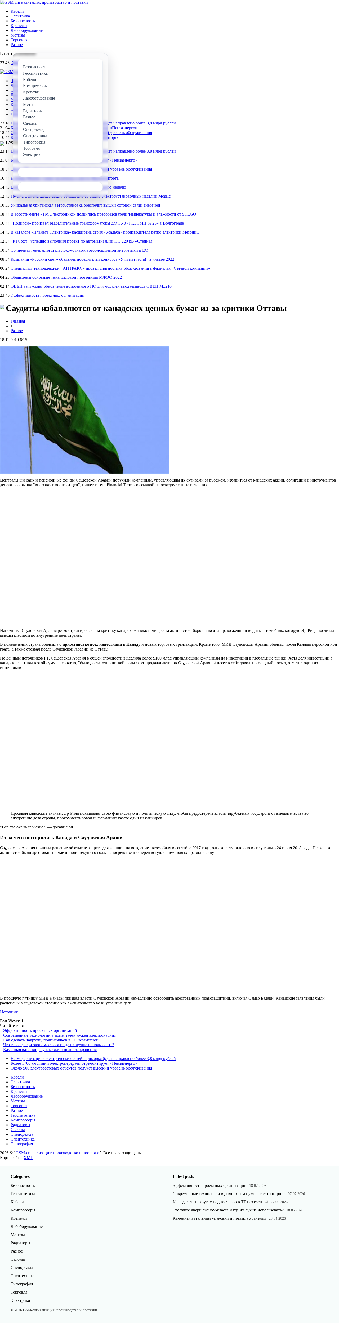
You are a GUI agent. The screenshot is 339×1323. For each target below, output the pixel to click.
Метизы (18, 35)
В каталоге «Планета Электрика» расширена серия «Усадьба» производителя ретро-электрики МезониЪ (105, 232)
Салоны (18, 1129)
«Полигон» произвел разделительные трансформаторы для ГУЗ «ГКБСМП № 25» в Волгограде (97, 223)
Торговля (19, 40)
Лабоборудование (27, 30)
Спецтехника (23, 1139)
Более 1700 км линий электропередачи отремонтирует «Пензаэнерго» (74, 1063)
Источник (9, 1012)
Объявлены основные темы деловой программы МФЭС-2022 (66, 277)
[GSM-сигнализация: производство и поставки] (44, 2)
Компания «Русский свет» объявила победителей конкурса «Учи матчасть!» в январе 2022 (92, 259)
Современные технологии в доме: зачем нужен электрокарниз (59, 1035)
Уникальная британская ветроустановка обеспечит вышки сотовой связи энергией (85, 205)
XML (28, 1157)
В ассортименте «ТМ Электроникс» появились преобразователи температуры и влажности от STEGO (103, 214)
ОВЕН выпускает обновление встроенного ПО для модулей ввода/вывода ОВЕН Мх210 (91, 286)
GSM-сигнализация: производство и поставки (57, 1153)
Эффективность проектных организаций (47, 295)
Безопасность (23, 21)
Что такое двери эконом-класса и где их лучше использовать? (58, 1045)
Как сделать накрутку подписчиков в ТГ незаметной (51, 1040)
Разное (17, 44)
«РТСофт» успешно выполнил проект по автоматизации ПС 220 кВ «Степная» (82, 241)
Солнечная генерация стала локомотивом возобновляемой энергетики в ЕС (79, 250)
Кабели (17, 11)
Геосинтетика (23, 1115)
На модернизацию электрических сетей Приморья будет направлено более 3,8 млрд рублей (93, 1058)
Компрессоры (23, 1120)
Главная (18, 321)
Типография (22, 1144)
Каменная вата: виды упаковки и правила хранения (50, 1049)
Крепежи (19, 25)
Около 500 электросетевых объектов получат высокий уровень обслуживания (81, 1068)
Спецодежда (22, 1134)
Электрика (20, 16)
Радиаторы (20, 1124)
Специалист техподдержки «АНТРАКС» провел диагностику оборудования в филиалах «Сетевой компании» (110, 268)
